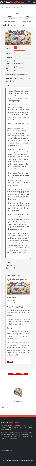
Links (26, 19)
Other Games (27, 21)
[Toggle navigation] (29, 2)
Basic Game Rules (9, 19)
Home (2, 7)
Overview (9, 16)
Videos (27, 16)
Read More (10, 361)
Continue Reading (18, 374)
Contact (3, 447)
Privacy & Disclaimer (6, 450)
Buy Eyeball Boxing (9, 21)
